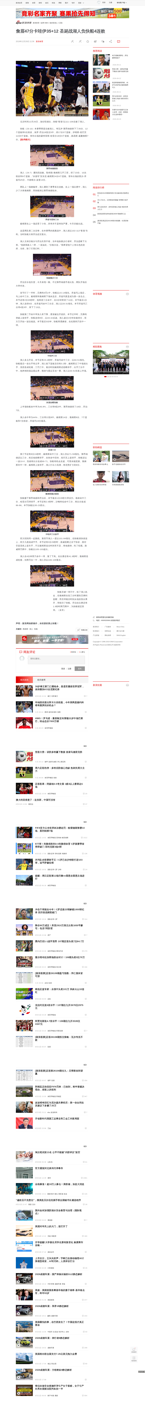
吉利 (67, 1332)
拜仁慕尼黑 (61, 762)
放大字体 (80, 41)
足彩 (46, 983)
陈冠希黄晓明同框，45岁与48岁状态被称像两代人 (120, 85)
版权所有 (117, 645)
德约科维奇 (52, 712)
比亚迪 (55, 1332)
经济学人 (62, 1332)
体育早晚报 (49, 728)
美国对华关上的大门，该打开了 (51, 1226)
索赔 (56, 1395)
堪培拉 (30, 804)
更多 (79, 3)
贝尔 (33, 1204)
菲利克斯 (58, 853)
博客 (60, 3)
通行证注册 (120, 631)
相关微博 (41, 680)
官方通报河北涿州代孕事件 (49, 1168)
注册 (110, 2)
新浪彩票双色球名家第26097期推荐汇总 (111, 214)
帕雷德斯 (65, 838)
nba (48, 1112)
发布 (80, 668)
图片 (66, 3)
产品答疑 (96, 635)
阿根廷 (58, 1096)
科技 (53, 3)
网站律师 (108, 635)
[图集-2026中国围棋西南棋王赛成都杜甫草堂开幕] (111, 362)
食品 (49, 1364)
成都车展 (58, 1284)
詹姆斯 (25, 629)
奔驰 (63, 1284)
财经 (40, 3)
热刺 (55, 778)
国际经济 (50, 1194)
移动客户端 (121, 3)
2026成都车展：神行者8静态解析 (52, 1338)
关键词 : (19, 629)
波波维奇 (54, 1112)
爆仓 (56, 1194)
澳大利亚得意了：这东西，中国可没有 (35, 800)
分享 (110, 41)
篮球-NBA (44, 23)
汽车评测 (51, 1284)
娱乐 (46, 3)
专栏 (73, 3)
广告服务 (108, 627)
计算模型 (51, 1268)
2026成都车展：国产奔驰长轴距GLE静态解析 (58, 1274)
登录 (63, 668)
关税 (49, 1236)
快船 (36, 629)
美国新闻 (51, 1300)
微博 (95, 41)
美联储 (60, 1194)
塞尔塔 (58, 967)
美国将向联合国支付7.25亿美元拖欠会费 (56, 1354)
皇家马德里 (52, 762)
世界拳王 (54, 696)
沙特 (59, 869)
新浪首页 (19, 3)
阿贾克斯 (59, 1031)
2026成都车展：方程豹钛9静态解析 (53, 1370)
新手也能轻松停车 (119, 464)
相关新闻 (24, 680)
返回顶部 (134, 1367)
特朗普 (53, 1236)
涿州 (49, 1178)
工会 (49, 1128)
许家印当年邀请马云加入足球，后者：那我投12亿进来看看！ (120, 112)
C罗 (56, 869)
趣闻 (49, 1316)
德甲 (46, 762)
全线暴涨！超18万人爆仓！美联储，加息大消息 (59, 1184)
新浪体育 (36, 23)
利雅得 (64, 853)
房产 (49, 935)
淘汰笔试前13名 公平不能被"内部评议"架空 (57, 1152)
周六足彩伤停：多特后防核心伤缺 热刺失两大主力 (120, 98)
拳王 (49, 696)
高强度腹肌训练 (118, 485)
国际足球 (51, 853)
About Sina (120, 627)
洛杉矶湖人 (54, 23)
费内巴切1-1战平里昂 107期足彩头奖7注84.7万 (59, 941)
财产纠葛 (51, 1395)
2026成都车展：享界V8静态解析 (52, 1306)
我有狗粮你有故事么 (100, 464)
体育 (33, 3)
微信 (102, 41)
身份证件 (51, 1252)
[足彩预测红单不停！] (72, 13)
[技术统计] (25, 139)
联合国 (53, 1364)
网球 (46, 712)
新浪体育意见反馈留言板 (105, 617)
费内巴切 (59, 951)
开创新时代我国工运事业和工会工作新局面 (57, 1118)
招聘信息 (108, 631)
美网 (59, 712)
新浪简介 (96, 627)
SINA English (121, 635)
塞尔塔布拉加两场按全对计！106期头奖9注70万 (60, 957)
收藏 (87, 41)
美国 (30, 1204)
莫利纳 (58, 838)
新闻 (27, 3)
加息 (65, 1194)
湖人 (31, 629)
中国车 (50, 1332)
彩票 (50, 983)
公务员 (50, 1162)
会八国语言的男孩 (99, 485)
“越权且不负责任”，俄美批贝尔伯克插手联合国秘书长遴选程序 (48, 1200)
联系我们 (96, 631)
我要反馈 (84, 630)
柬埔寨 (50, 1220)
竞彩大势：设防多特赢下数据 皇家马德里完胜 (58, 752)
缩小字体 (72, 41)
